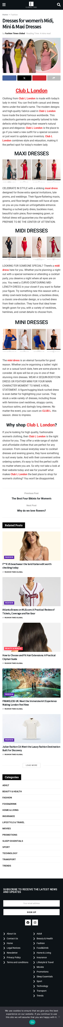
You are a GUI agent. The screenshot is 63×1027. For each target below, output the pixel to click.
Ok (32, 1022)
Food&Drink (9, 804)
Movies (6, 828)
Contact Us (12, 938)
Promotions (9, 835)
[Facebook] (28, 922)
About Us (11, 933)
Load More (31, 765)
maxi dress (51, 188)
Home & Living (10, 810)
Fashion (14, 15)
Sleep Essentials (12, 841)
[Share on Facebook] (9, 78)
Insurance (8, 816)
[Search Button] (59, 5)
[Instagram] (35, 922)
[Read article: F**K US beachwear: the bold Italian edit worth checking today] (31, 546)
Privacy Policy (14, 957)
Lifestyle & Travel (13, 822)
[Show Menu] (3, 5)
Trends (6, 865)
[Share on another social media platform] (54, 78)
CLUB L (46, 410)
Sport (6, 847)
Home (5, 15)
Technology (9, 853)
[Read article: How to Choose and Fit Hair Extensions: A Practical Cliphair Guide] (31, 637)
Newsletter (12, 952)
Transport (9, 859)
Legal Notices (13, 948)
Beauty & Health (13, 648)
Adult (5, 785)
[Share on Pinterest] (39, 78)
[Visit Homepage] (31, 5)
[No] (59, 1016)
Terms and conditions (17, 962)
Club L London (26, 98)
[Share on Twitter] (24, 78)
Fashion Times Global (15, 33)
